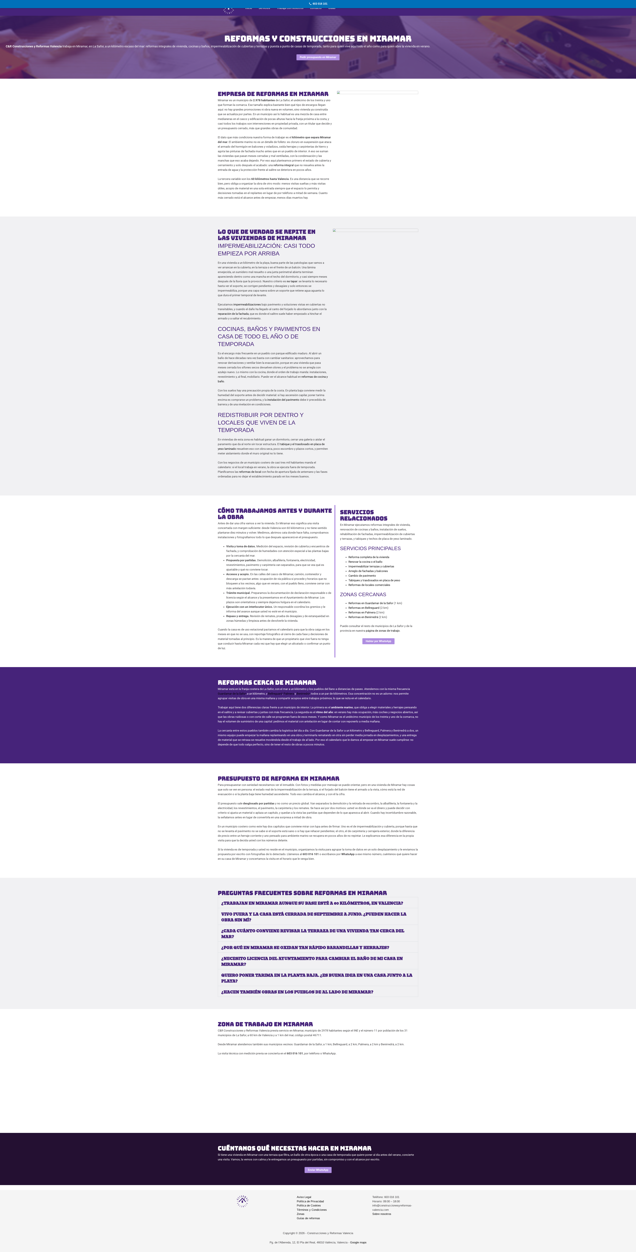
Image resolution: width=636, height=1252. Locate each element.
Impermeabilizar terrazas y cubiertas (371, 566)
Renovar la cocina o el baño (365, 561)
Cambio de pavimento (362, 575)
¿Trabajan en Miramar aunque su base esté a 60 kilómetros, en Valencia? (312, 903)
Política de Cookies (309, 1205)
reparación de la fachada (233, 313)
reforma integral (283, 165)
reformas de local (250, 471)
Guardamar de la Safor (232, 693)
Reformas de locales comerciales (369, 585)
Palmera (289, 693)
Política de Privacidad (310, 1201)
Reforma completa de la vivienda (368, 557)
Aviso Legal (304, 1197)
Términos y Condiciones (312, 1209)
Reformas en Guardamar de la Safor (370, 603)
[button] (318, 902)
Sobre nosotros (381, 1214)
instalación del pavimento (283, 399)
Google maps (358, 1242)
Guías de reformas (308, 1218)
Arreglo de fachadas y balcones (368, 571)
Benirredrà (303, 693)
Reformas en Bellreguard (363, 607)
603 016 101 (320, 3)
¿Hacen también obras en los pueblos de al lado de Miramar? (297, 992)
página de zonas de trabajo (383, 630)
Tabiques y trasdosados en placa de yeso (374, 580)
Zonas (300, 1214)
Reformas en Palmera (361, 612)
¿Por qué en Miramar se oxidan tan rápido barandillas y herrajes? (305, 948)
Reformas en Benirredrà (363, 617)
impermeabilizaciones (247, 304)
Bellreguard (275, 693)
